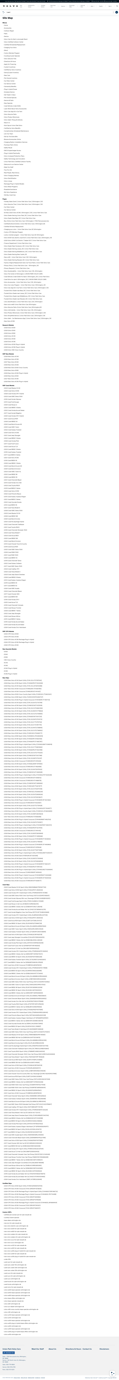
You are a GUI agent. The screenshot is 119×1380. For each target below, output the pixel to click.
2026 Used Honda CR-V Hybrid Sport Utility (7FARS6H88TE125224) (26, 1110)
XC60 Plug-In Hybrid (10, 668)
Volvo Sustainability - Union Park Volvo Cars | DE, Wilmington (23, 271)
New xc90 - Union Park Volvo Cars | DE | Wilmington (20, 257)
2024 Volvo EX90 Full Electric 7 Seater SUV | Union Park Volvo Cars (25, 240)
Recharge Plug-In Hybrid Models (14, 184)
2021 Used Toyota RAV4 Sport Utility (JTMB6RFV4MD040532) (24, 1051)
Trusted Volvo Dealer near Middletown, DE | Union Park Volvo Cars (24, 296)
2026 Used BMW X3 (10, 421)
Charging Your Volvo (10, 47)
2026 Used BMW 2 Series (12, 463)
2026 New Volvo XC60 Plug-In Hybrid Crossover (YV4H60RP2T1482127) (27, 864)
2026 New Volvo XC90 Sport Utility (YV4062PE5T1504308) (23, 683)
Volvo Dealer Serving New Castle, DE (15, 254)
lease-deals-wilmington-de (12, 1220)
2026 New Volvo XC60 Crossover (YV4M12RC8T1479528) (22, 847)
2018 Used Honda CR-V (11, 599)
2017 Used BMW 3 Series (12, 455)
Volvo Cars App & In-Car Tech (13, 111)
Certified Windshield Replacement (14, 44)
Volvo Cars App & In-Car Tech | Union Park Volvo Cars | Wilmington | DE (26, 288)
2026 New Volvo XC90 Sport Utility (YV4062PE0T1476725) (23, 867)
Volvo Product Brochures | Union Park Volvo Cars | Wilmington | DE (25, 313)
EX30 (6, 651)
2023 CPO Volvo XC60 (11, 636)
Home (6, 25)
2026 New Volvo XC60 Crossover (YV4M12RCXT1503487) (22, 803)
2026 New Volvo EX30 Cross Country (16, 367)
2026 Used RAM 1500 (11, 552)
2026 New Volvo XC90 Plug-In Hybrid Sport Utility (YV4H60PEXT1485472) (28, 825)
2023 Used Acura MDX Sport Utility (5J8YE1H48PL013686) (23, 1059)
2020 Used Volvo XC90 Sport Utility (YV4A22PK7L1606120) (23, 890)
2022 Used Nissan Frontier (12, 608)
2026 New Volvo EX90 (11, 370)
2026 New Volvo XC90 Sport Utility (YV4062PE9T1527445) (23, 828)
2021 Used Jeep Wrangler (12, 435)
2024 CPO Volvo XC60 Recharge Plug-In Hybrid (19, 642)
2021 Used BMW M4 (11, 597)
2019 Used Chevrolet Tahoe (12, 560)
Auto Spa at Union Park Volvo (13, 125)
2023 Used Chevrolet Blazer (13, 591)
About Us (7, 122)
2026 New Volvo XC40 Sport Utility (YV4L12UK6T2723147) (23, 758)
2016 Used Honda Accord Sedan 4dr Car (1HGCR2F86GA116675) (24, 1174)
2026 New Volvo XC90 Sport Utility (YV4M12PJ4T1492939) (23, 772)
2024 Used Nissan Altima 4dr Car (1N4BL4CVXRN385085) (23, 1165)
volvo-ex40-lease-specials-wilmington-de (17, 1292)
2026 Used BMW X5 (10, 477)
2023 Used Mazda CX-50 (12, 513)
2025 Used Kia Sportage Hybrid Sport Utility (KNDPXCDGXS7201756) (26, 1046)
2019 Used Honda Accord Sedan (14, 624)
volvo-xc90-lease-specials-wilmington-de (17, 1329)
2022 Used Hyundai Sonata (12, 502)
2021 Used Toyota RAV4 (11, 527)
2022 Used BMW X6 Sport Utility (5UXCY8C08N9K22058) (23, 987)
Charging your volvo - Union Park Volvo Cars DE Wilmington (22, 229)
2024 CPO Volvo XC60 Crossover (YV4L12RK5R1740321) (22, 1205)
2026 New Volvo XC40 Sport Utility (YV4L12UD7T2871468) (23, 850)
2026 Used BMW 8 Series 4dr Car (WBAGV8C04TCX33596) (23, 1118)
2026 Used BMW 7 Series (12, 610)
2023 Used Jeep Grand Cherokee (14, 574)
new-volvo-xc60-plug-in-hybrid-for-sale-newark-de (20, 1251)
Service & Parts (9, 100)
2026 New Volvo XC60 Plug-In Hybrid (16, 373)
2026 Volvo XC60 (9, 339)
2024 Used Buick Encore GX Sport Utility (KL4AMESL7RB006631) (25, 995)
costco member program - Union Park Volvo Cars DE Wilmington (24, 235)
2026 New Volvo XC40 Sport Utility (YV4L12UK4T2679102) (23, 769)
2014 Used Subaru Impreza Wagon (15, 580)
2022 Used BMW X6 (10, 474)
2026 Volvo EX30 (9, 327)
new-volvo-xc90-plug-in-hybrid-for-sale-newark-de (20, 1256)
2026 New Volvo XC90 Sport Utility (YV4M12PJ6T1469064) (23, 783)
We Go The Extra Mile (11, 136)
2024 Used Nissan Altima (12, 616)
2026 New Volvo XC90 (11, 359)
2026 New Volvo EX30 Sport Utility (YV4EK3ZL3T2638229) (23, 791)
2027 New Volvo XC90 (11, 378)
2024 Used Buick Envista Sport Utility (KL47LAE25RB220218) (24, 1043)
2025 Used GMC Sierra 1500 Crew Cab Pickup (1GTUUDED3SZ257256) (27, 1079)
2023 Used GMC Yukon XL (12, 471)
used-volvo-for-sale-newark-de (13, 1287)
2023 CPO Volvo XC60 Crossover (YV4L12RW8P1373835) (22, 1188)
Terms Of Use (24, 1377)
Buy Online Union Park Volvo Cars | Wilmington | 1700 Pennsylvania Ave (26, 221)
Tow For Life (8, 170)
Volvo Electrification (10, 178)
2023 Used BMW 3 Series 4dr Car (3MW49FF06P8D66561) (23, 993)
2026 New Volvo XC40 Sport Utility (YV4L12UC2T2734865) (23, 713)
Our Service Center (10, 83)
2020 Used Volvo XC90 (11, 391)
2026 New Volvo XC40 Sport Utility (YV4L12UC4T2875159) (23, 789)
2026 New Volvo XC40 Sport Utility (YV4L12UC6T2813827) (23, 797)
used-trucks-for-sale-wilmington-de (15, 1281)
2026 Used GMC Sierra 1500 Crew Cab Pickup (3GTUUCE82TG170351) (27, 1032)
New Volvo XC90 (9, 321)
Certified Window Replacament (13, 226)
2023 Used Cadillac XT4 (11, 569)
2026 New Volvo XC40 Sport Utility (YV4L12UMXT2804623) (23, 814)
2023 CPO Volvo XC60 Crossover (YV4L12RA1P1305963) (22, 1197)
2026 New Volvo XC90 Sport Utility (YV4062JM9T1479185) (23, 764)
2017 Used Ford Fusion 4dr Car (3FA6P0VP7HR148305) (22, 945)
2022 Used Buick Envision (12, 541)
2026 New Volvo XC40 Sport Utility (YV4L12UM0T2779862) (23, 711)
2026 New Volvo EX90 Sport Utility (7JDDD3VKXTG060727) (23, 697)
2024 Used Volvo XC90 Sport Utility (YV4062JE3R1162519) (23, 934)
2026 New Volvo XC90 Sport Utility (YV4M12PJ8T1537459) (23, 705)
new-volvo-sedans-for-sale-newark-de (16, 1234)
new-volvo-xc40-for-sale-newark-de (15, 1245)
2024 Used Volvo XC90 (11, 432)
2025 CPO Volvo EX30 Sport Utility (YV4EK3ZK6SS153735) (23, 1186)
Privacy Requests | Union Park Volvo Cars (17, 268)
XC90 (6, 671)
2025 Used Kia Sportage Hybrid (14, 521)
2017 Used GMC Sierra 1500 (13, 566)
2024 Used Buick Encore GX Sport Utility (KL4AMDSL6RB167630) (25, 926)
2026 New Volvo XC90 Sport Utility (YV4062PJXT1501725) (23, 716)
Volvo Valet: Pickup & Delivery (13, 120)
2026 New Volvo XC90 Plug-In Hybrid (16, 381)
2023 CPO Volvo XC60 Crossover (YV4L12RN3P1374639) (22, 1200)
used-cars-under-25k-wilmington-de (15, 1270)
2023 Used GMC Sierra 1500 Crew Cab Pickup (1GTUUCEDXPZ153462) (27, 982)
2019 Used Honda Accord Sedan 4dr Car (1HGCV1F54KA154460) (24, 1176)
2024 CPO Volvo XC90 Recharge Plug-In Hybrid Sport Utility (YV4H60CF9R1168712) (31, 1191)
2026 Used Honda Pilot (11, 441)
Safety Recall (8, 147)
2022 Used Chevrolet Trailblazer (14, 524)
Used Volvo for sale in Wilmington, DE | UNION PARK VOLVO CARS (25, 279)
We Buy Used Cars (10, 195)
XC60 (6, 665)
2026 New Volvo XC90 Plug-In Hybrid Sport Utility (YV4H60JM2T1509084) (28, 869)
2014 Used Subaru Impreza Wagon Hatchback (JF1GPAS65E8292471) (26, 1126)
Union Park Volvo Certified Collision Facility (17, 161)
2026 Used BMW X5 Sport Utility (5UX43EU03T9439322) (23, 1171)
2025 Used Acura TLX (11, 602)
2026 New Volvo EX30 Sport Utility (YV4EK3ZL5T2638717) (23, 733)
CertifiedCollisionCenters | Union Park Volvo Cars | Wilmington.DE (24, 224)
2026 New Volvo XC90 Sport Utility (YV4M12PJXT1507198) (23, 755)
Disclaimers (104, 1349)
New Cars (7, 75)
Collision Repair (9, 31)
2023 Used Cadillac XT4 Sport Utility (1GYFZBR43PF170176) (23, 1107)
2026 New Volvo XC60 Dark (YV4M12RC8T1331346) (21, 855)
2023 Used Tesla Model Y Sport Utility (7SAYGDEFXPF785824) (24, 1057)
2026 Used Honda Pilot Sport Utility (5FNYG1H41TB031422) (23, 1123)
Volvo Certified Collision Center (13, 42)
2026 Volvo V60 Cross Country (14, 350)
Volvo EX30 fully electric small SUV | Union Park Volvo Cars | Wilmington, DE (28, 237)
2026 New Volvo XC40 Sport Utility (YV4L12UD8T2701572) (23, 719)
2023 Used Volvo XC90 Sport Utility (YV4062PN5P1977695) (23, 1009)
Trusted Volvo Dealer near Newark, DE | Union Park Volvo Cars (23, 299)
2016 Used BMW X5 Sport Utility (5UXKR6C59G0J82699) (23, 970)
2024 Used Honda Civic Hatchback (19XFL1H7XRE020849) (23, 1179)
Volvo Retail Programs (11, 186)
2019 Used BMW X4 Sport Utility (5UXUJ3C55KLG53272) (22, 1129)
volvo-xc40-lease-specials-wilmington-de (17, 1315)
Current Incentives (9, 67)
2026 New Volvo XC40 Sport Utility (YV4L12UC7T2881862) (23, 747)
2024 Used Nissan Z (10, 405)
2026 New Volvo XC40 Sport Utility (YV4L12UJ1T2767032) (23, 680)
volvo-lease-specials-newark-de (14, 1301)
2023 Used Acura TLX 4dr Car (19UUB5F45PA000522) (21, 948)
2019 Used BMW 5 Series (12, 488)
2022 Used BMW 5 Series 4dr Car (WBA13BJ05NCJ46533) (23, 940)
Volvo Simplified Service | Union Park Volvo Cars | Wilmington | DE (24, 315)
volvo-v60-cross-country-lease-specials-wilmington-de (21, 1309)
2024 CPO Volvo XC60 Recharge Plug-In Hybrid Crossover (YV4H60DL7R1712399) (30, 1194)
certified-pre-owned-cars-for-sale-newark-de (17, 1214)
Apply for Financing (10, 64)
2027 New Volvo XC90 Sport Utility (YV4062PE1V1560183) (23, 739)
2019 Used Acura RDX (11, 546)
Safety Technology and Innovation (14, 159)
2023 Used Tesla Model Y (12, 533)
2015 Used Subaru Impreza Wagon (15, 496)
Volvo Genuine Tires (10, 58)
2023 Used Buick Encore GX (13, 466)
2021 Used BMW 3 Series (12, 499)
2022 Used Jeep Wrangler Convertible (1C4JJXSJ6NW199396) (24, 1162)
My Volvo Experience (10, 192)
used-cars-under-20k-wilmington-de (15, 1267)
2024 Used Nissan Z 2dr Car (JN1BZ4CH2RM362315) (21, 904)
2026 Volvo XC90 (9, 341)
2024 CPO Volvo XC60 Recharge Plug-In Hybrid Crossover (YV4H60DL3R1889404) (30, 1202)
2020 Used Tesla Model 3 (12, 571)
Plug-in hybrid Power (10, 89)
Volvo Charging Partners (11, 175)
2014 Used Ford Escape (11, 402)
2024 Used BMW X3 (10, 558)
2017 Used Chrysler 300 (11, 594)
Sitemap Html (31, 1377)
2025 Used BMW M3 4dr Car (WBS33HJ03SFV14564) (22, 1062)
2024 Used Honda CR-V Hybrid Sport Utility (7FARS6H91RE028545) (26, 1012)
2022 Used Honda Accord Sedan (14, 410)
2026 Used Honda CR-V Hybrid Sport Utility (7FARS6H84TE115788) (25, 893)
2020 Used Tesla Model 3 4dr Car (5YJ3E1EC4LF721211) (22, 1112)
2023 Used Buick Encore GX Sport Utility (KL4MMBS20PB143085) (25, 976)
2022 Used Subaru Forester (12, 430)
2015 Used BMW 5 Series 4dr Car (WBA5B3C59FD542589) (23, 1168)
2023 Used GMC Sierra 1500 (13, 396)
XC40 (6, 662)
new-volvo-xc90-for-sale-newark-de (15, 1253)
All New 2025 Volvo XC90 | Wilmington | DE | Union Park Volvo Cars (25, 212)
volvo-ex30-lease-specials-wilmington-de (17, 1290)
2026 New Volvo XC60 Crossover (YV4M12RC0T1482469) (22, 766)
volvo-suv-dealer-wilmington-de (14, 1306)
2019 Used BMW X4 (10, 583)
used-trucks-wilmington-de (12, 1284)
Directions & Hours (10, 61)
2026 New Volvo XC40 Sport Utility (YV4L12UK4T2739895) (23, 727)
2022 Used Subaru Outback (13, 563)
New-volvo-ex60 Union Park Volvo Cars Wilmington (20, 304)
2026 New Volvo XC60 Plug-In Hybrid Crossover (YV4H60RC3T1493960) (27, 844)
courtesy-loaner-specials (11, 1217)
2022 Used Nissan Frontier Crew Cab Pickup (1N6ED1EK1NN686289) (26, 1157)
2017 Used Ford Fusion (11, 443)
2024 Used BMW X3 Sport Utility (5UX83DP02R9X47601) (22, 1090)
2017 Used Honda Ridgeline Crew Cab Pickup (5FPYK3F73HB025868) (26, 912)
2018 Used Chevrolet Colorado (13, 605)
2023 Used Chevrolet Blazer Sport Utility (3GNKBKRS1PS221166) (25, 1137)
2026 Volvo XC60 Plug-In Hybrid (14, 344)
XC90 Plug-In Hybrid (10, 674)
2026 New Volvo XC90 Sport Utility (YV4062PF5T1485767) (23, 741)
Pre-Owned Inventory (10, 78)
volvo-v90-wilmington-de (12, 1312)
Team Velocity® (94, 1377)
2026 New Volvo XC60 (11, 365)
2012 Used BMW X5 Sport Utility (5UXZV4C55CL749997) (22, 1026)
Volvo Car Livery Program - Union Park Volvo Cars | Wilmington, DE (25, 285)
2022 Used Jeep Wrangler (12, 613)
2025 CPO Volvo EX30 (11, 634)
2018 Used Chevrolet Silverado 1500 (15, 530)
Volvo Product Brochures (11, 117)
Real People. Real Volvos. (12, 172)
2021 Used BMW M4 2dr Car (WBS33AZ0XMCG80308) (22, 1146)
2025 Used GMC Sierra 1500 (13, 549)
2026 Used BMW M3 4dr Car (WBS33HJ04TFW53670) (22, 1037)
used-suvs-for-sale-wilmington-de (14, 1276)
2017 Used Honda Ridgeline (12, 413)
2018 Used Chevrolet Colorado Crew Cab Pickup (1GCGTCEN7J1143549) (27, 1154)
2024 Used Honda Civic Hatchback (15, 627)
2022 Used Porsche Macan (12, 494)
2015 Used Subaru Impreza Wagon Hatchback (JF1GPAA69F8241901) (26, 1018)
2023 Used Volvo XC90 (11, 491)
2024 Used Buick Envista (12, 519)
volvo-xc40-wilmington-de (12, 1317)
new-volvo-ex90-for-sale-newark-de (15, 1231)
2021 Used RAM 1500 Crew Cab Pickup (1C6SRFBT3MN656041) (25, 1087)
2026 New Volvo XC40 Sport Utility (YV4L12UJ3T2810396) (23, 686)
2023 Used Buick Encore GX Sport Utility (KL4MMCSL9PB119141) (25, 1101)
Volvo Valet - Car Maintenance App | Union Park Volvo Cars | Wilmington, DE (27, 318)
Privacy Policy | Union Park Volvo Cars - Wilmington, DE (21, 265)
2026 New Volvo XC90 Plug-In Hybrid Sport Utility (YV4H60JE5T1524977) (28, 808)
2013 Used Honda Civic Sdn (13, 482)
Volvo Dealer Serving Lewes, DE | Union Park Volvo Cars (21, 249)
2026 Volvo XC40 (9, 336)
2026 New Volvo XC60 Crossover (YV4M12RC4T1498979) (22, 780)
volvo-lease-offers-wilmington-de (14, 1298)
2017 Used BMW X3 (10, 585)
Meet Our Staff (8, 167)
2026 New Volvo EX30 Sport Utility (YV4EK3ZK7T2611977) (23, 786)
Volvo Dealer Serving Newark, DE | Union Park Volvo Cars (21, 260)
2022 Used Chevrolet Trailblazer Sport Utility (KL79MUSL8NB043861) (26, 1048)
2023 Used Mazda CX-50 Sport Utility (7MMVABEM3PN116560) (24, 1034)
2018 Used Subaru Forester (12, 452)
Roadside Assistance (10, 189)
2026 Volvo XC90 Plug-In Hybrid (14, 347)
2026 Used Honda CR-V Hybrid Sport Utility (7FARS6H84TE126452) (26, 951)
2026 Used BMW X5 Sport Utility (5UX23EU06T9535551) (23, 990)
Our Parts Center (9, 81)
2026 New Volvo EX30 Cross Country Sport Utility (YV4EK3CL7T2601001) (27, 694)
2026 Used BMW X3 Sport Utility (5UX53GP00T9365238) (23, 957)
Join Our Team (8, 134)
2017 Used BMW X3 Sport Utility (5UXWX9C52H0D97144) (23, 1132)
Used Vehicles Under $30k (12, 106)
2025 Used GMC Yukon (11, 427)
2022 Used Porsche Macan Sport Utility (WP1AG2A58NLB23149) (25, 1015)
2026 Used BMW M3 (11, 516)
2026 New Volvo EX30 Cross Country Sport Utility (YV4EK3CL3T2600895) (28, 811)
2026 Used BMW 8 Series (12, 577)
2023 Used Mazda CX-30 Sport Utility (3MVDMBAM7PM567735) (25, 887)
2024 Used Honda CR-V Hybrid (14, 416)
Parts (5, 33)
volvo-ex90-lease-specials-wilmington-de (17, 1295)
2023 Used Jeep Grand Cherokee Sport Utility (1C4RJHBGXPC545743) (26, 1115)
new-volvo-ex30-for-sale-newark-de (15, 1228)
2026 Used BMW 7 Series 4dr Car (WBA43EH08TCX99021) (23, 1160)
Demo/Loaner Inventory (11, 72)
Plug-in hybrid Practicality (12, 153)
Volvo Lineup (8, 181)
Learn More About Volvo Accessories (15, 108)
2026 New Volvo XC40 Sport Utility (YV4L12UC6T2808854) (23, 861)
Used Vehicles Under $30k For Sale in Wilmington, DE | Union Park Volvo (26, 276)
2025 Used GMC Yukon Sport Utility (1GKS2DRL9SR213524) (23, 929)
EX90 (6, 657)
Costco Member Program (12, 53)
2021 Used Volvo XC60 (11, 457)
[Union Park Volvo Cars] (10, 6)
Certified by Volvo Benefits (12, 128)
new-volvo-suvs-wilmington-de (14, 1242)
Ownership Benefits (10, 86)
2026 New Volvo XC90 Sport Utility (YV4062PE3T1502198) (23, 750)
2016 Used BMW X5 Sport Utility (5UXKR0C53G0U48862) (23, 1121)
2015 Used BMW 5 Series (12, 619)
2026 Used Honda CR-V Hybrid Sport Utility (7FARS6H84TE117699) (25, 968)
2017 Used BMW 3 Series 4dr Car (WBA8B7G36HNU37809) (23, 962)
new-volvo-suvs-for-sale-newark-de (15, 1240)
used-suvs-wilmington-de (12, 1278)
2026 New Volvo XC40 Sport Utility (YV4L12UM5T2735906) (23, 858)
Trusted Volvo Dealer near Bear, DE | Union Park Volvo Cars (22, 290)
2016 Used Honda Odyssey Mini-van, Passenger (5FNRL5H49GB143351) (27, 898)
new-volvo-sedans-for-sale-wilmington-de (17, 1237)
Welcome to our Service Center (13, 164)
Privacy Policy (17, 1377)
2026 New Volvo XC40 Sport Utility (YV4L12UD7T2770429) (23, 805)
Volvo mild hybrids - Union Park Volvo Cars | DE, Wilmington (22, 310)
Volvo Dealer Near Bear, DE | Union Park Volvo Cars (19, 218)
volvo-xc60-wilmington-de (12, 1326)
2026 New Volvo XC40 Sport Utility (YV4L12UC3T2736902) (23, 730)
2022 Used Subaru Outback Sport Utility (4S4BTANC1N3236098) (25, 1098)
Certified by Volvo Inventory (12, 70)
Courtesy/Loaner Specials (12, 56)
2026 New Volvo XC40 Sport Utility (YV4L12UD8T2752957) (23, 822)
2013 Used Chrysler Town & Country (15, 544)
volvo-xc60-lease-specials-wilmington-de (17, 1320)
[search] (117, 6)
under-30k (7, 1259)
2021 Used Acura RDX (11, 418)
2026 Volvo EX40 (9, 330)
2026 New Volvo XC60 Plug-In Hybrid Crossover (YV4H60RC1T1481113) (27, 700)
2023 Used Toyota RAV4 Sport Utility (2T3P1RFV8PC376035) (24, 1004)
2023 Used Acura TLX (11, 446)
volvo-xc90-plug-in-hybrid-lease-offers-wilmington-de (21, 1331)
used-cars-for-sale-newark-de (13, 1262)
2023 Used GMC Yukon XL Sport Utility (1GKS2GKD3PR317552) (24, 984)
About (6, 50)
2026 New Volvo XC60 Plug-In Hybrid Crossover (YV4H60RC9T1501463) (27, 800)
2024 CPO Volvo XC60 (11, 645)
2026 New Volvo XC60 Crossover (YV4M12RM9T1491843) (23, 872)
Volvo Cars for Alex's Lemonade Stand (15, 39)
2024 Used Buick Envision (12, 469)
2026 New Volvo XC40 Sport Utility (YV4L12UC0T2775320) (23, 752)
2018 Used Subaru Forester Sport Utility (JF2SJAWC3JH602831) (25, 959)
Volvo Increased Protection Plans (14, 156)
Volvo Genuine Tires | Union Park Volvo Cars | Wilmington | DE (23, 204)
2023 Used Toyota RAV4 (12, 485)
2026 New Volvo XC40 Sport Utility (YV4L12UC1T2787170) (23, 725)
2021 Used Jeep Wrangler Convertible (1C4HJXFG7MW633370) (24, 937)
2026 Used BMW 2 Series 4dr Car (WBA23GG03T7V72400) (23, 973)
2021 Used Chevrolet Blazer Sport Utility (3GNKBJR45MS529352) (25, 998)
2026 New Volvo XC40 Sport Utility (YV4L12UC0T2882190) (23, 708)
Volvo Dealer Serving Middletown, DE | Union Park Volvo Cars (23, 251)
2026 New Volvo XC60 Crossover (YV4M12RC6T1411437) (22, 691)
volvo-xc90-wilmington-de (12, 1334)
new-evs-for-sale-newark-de (12, 1223)
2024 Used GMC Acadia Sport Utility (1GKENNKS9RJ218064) (24, 1135)
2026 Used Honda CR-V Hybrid (14, 393)
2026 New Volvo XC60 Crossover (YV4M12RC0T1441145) (22, 830)
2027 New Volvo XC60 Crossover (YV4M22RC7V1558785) (22, 688)
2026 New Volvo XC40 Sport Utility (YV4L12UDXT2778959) (23, 841)
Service (6, 36)
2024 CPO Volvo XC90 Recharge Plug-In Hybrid (19, 639)
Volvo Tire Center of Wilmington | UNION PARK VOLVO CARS (23, 274)
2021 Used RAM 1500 (11, 555)
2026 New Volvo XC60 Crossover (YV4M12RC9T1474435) (22, 761)
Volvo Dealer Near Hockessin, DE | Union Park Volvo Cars (21, 246)
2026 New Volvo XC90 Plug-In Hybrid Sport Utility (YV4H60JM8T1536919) (28, 744)
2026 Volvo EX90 (9, 333)
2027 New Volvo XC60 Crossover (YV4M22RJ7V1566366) (22, 816)
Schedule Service (9, 92)
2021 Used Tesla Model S (12, 507)
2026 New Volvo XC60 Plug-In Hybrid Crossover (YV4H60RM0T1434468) (27, 875)
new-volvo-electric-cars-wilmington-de (16, 1226)
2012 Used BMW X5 (10, 505)
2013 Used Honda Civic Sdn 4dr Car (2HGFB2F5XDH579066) (23, 1001)
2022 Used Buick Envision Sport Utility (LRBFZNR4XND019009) (24, 1071)
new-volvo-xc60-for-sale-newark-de (15, 1248)
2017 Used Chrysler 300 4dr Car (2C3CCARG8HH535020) (23, 1143)
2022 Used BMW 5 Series (12, 438)
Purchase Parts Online (11, 145)
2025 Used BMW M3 (11, 538)
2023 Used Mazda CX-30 (12, 388)
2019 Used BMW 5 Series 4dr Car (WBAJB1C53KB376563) (23, 1007)
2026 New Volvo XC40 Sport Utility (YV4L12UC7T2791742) (23, 722)
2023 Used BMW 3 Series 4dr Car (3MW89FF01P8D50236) (23, 1082)
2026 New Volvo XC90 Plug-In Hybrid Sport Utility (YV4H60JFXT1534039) (28, 775)
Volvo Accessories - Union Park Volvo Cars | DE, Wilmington (22, 282)
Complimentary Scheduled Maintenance (16, 131)
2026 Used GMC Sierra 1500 (13, 510)
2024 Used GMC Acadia (11, 588)
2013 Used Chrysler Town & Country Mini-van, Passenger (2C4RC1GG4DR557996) (30, 1073)
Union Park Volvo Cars (8, 1377)
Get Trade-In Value (9, 95)
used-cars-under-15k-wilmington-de (15, 1265)
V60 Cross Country (10, 660)
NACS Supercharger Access (12, 150)
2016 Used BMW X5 (10, 460)
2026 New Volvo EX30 (11, 376)
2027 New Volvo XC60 (11, 362)
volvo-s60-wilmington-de (12, 1304)
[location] (47, 1)
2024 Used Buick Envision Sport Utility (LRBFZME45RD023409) (25, 979)
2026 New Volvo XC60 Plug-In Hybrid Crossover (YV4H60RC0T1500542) (27, 878)
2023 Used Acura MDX (11, 535)
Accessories (7, 28)
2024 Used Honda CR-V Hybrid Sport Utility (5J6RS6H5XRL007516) (26, 915)
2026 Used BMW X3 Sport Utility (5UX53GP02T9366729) (23, 923)
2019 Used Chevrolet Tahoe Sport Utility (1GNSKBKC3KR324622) (25, 1096)
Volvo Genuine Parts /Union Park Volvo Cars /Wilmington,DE (23, 307)
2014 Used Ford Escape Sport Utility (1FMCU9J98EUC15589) (23, 901)
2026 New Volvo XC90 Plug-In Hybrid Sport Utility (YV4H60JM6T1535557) (28, 853)
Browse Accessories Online (12, 139)
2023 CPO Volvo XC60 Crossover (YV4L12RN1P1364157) (22, 1208)
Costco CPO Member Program (13, 232)
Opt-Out (43, 1377)
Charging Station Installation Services (15, 142)
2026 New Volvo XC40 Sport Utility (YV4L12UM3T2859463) (23, 833)
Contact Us (10, 1352)
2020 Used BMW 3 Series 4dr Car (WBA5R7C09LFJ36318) (23, 906)
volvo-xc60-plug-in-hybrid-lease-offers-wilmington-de (21, 1323)
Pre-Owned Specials (10, 97)
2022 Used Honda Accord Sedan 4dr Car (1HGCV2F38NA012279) (25, 909)
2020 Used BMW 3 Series (12, 407)
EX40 (6, 654)
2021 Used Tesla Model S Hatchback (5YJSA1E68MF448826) (23, 1029)
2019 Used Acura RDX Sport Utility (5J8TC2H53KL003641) (23, 1076)
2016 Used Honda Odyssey (12, 399)
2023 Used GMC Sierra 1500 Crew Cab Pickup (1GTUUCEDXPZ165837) (26, 895)
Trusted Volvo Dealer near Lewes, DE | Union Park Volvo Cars (22, 293)
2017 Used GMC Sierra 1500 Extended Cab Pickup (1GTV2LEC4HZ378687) (28, 1104)
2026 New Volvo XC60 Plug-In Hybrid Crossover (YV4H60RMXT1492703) (27, 819)
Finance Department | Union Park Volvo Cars (18, 243)
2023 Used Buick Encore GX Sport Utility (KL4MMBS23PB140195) (25, 1040)
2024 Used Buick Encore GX (13, 424)
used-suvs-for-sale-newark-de (13, 1273)
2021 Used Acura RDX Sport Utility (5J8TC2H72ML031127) (23, 920)
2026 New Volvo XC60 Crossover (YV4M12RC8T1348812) (22, 777)
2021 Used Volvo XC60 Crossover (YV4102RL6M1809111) (22, 1068)
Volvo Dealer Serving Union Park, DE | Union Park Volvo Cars (22, 215)
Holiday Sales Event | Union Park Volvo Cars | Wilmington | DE (23, 201)
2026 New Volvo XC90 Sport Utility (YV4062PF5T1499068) (23, 836)
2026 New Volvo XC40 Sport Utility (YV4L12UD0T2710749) (23, 702)
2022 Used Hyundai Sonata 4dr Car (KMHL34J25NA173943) (23, 1023)
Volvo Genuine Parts (10, 114)
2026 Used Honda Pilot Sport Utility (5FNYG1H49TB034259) (23, 943)
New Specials (8, 103)
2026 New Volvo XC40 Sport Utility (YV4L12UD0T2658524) (23, 794)
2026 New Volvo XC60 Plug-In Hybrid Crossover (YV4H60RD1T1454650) (27, 839)
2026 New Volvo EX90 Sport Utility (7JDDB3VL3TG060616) (23, 736)
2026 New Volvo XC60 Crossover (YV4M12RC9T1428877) (22, 880)
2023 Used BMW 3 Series (12, 449)
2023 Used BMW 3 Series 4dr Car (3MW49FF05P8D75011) (23, 954)
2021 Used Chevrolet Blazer (12, 480)
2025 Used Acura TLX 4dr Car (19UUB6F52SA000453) (21, 1151)
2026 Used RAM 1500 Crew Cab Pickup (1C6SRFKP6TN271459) (24, 1084)
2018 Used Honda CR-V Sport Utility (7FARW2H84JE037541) (23, 1148)
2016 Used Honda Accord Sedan (14, 622)
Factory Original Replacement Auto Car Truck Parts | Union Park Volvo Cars (27, 262)
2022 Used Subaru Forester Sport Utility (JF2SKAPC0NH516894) (25, 931)
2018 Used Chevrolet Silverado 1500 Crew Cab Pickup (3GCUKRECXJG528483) (29, 1054)
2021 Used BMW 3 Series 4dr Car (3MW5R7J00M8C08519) (23, 1021)
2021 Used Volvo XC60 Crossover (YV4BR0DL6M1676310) (23, 965)
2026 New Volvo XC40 (11, 356)
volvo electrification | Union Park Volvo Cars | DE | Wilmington (23, 301)
